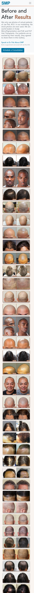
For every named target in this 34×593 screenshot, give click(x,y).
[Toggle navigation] (30, 3)
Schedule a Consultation (13, 50)
